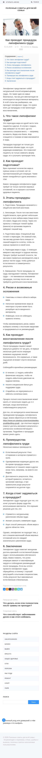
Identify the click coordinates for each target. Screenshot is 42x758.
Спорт (7, 683)
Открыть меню (12, 2)
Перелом (8, 668)
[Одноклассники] (7, 589)
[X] (10, 589)
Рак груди (8, 673)
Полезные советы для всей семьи (21, 9)
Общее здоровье (11, 659)
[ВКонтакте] (4, 589)
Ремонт (8, 678)
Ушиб (7, 688)
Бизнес (7, 644)
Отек (6, 663)
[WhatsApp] (15, 589)
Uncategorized (11, 639)
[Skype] (18, 589)
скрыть (20, 56)
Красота (8, 654)
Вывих (7, 649)
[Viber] (13, 589)
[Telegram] (21, 589)
